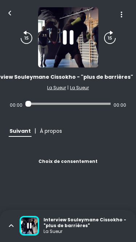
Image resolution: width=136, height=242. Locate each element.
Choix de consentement (68, 161)
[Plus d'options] (121, 14)
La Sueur (56, 88)
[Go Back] (10, 12)
